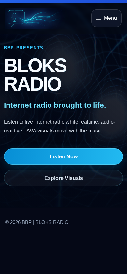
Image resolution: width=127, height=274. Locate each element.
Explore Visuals (63, 178)
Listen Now (64, 156)
